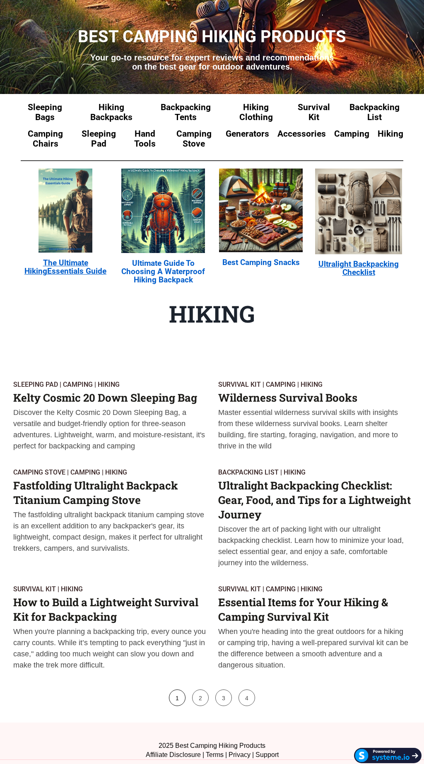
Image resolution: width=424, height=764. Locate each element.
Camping (351, 134)
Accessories (301, 134)
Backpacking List (374, 112)
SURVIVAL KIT (239, 384)
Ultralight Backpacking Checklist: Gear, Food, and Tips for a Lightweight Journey (314, 499)
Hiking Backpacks (111, 112)
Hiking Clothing (256, 112)
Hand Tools (145, 139)
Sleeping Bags (45, 112)
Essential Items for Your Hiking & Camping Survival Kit (303, 609)
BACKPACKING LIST (248, 472)
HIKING (109, 384)
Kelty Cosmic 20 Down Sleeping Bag (105, 397)
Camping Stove (194, 139)
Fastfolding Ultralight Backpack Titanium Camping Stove (95, 492)
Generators (247, 134)
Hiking (390, 134)
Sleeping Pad (99, 139)
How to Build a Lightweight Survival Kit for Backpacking (105, 609)
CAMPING (78, 384)
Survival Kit (314, 112)
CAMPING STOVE (39, 472)
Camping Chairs (45, 139)
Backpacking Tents (186, 112)
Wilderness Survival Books (287, 397)
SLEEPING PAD (35, 384)
